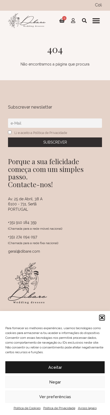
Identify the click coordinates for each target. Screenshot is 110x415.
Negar (55, 382)
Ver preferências (55, 396)
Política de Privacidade (59, 408)
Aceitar (55, 367)
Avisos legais (87, 408)
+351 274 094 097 (22, 237)
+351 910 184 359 (22, 222)
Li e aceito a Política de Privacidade (40, 133)
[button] (102, 317)
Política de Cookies (27, 408)
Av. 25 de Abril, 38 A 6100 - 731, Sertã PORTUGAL (25, 204)
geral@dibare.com (24, 251)
